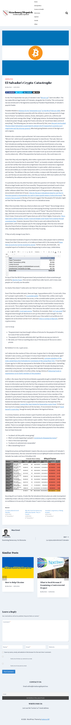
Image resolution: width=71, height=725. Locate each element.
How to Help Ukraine (14, 582)
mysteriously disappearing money (45, 438)
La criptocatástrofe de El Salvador (57, 538)
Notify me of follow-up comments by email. (21, 658)
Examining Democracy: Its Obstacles (14, 538)
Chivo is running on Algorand (48, 319)
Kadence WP (45, 719)
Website (51, 647)
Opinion (36, 17)
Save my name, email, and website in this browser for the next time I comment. (27, 652)
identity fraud (17, 280)
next (66, 578)
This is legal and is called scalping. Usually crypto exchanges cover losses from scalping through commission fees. (35, 218)
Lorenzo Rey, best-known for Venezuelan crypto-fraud (38, 404)
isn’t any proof (57, 311)
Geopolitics (9, 79)
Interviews (37, 13)
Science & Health (39, 9)
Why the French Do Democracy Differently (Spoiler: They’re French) (33, 512)
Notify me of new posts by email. (19, 666)
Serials (36, 20)
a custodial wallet (32, 296)
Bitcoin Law (44, 98)
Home (36, 2)
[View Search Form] (67, 13)
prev (4, 578)
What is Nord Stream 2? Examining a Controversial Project (52, 585)
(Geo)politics (37, 5)
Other (36, 24)
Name (5, 647)
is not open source (26, 311)
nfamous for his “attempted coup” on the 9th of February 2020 (39, 111)
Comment (7, 622)
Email (28, 647)
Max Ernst (9, 87)
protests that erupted (12, 198)
